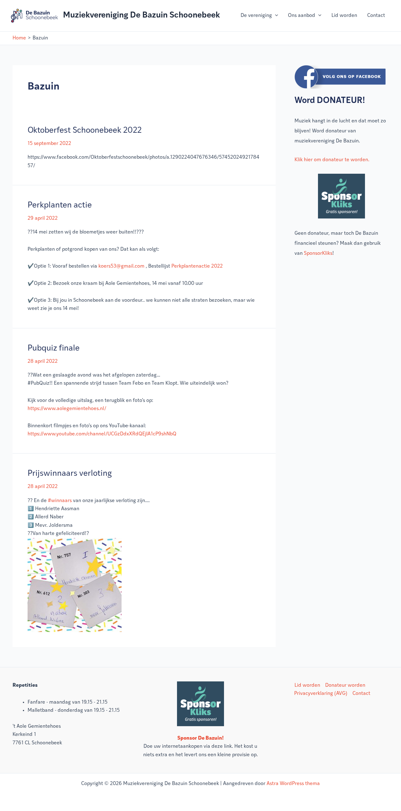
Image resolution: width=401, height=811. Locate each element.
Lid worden (344, 15)
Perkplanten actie (60, 205)
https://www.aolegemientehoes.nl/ (67, 408)
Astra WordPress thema (293, 783)
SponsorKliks (318, 253)
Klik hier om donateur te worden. (331, 159)
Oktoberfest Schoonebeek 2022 (85, 130)
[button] (275, 15)
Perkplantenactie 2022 (197, 266)
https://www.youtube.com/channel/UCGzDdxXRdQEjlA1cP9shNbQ (102, 434)
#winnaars (60, 500)
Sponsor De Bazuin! (200, 738)
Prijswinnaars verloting (70, 474)
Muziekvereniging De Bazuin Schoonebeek (141, 15)
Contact (376, 15)
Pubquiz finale (54, 348)
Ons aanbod (301, 15)
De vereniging (256, 15)
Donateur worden (345, 685)
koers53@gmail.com (121, 266)
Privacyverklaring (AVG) (320, 693)
